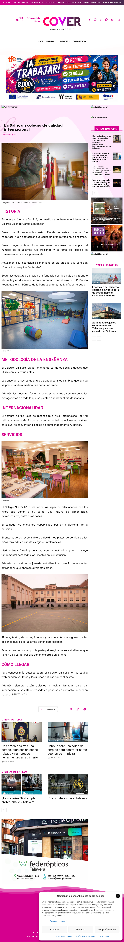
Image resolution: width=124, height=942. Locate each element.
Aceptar (54, 929)
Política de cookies (64, 936)
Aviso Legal (104, 936)
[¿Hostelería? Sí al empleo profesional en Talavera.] (22, 784)
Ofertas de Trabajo (56, 741)
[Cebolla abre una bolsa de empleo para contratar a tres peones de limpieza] (68, 732)
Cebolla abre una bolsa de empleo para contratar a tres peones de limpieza (67, 749)
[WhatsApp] (106, 20)
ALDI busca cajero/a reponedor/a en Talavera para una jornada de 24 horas (104, 327)
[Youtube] (112, 20)
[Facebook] (90, 20)
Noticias (5, 741)
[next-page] (8, 810)
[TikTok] (101, 20)
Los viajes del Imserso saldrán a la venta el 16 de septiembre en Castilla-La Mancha (105, 291)
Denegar (80, 929)
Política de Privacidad (85, 936)
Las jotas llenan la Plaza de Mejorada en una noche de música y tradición (101, 183)
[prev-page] (3, 810)
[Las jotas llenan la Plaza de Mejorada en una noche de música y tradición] (117, 183)
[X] (71, 709)
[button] (117, 895)
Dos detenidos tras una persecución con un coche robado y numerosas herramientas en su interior (20, 751)
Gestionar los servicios (59, 921)
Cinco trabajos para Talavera (67, 798)
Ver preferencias (107, 929)
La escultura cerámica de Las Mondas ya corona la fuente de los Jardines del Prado (101, 171)
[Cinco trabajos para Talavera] (68, 784)
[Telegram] (85, 709)
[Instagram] (95, 20)
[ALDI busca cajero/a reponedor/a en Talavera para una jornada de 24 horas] (106, 311)
